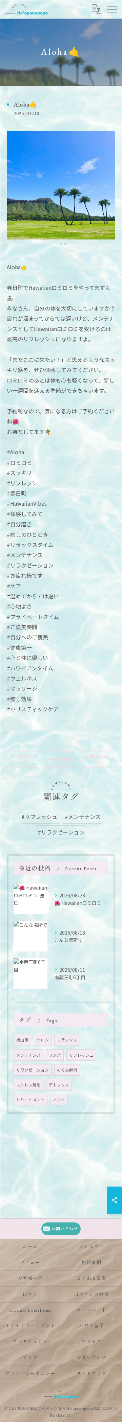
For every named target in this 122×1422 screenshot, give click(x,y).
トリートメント (30, 1099)
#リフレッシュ (39, 816)
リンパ (55, 1055)
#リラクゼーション (61, 832)
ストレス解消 (28, 1084)
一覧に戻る (61, 759)
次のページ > (98, 759)
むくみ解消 (67, 1070)
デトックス (59, 1084)
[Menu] (111, 9)
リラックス (67, 1039)
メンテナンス (28, 1055)
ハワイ (59, 1099)
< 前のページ (23, 759)
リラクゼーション (32, 1070)
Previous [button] (13, 188)
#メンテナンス (83, 816)
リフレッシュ (81, 1055)
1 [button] (57, 244)
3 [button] (65, 244)
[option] (61, 185)
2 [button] (61, 244)
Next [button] (108, 188)
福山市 (22, 1039)
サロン (43, 1039)
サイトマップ (92, 1373)
